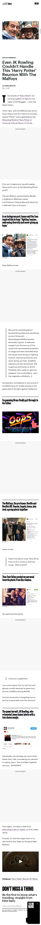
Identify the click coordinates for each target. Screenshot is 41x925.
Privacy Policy (13, 911)
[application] (20, 862)
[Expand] (30, 903)
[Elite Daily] (7, 3)
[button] (20, 861)
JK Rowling (24, 711)
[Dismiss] (37, 903)
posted (20, 577)
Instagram (11, 216)
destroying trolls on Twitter (13, 829)
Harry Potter (25, 96)
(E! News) (33, 879)
